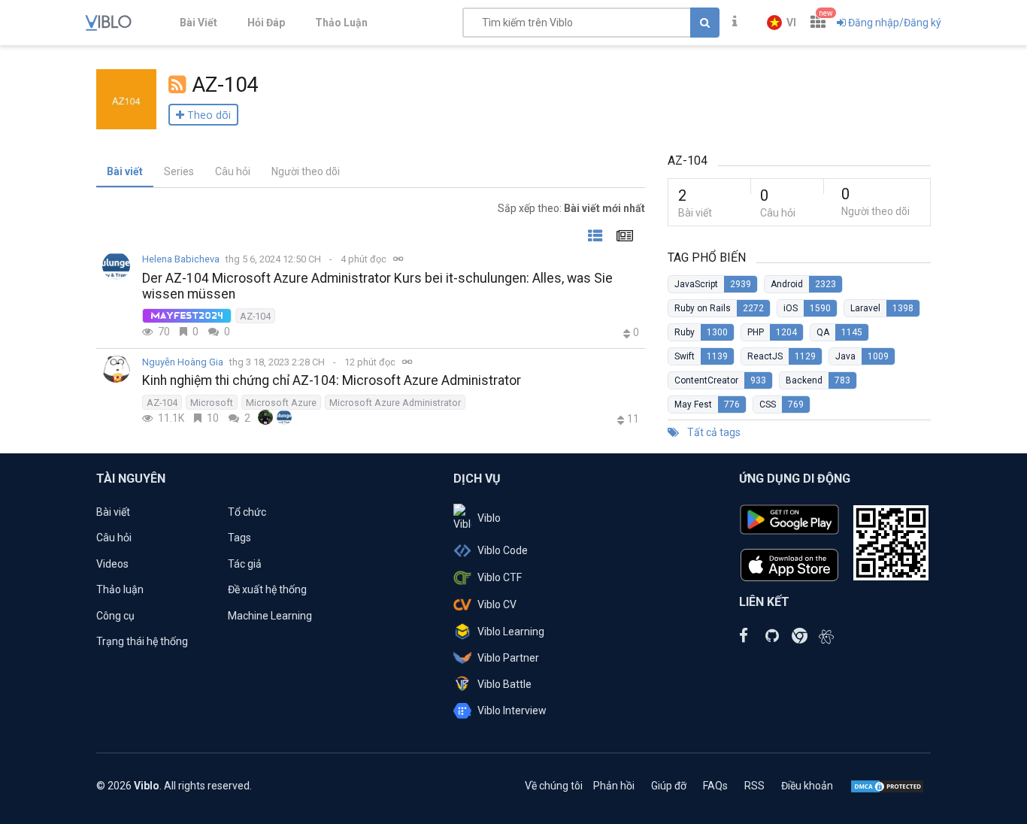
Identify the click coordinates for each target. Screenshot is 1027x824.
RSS (754, 786)
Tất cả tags (713, 432)
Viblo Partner (508, 658)
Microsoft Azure (281, 402)
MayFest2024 (186, 315)
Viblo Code (502, 550)
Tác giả (245, 564)
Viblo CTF (499, 577)
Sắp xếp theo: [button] (571, 208)
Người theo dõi (305, 171)
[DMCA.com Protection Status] (887, 786)
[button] (781, 23)
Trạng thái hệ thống (142, 641)
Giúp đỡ (668, 786)
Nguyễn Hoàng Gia (182, 362)
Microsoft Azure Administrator (395, 402)
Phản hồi (614, 786)
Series (179, 171)
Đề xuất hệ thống (267, 589)
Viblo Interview (512, 710)
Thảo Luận (341, 23)
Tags (239, 538)
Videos (112, 564)
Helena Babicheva (181, 259)
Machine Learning (270, 616)
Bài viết (125, 171)
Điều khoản (807, 786)
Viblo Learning (510, 632)
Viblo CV (497, 604)
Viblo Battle (504, 684)
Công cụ (115, 616)
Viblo (489, 518)
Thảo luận (120, 589)
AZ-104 (255, 316)
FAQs (715, 786)
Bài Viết (198, 23)
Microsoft (211, 402)
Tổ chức (247, 512)
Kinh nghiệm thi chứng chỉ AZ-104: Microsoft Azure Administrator (331, 380)
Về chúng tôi (554, 786)
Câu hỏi (232, 171)
